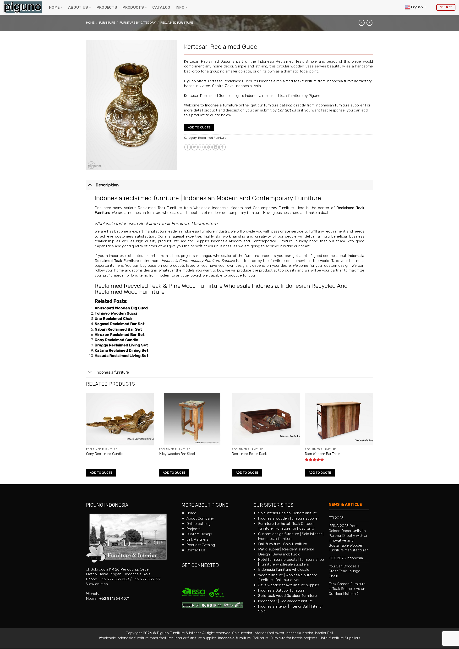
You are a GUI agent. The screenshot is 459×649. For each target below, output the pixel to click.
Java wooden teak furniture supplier (288, 585)
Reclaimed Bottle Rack (249, 454)
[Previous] (86, 438)
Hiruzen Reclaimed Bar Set (120, 334)
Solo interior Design (274, 513)
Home (54, 7)
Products (133, 7)
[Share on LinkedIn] (215, 147)
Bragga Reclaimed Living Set (121, 345)
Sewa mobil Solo (286, 554)
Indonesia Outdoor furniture (281, 590)
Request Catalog (200, 545)
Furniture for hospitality (295, 528)
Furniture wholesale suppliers (284, 564)
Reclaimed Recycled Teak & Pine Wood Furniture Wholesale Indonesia (186, 285)
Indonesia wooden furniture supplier (288, 518)
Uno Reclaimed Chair (114, 318)
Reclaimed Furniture (176, 22)
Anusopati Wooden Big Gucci (121, 308)
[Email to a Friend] (201, 147)
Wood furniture (270, 575)
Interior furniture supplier (195, 638)
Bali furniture (269, 544)
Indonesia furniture (221, 105)
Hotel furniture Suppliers (339, 638)
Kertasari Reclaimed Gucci (207, 61)
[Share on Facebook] (187, 147)
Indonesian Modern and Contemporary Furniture (252, 198)
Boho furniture (305, 513)
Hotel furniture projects (277, 559)
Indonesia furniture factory (349, 81)
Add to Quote (199, 127)
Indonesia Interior (272, 606)
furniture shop (312, 559)
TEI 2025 (336, 518)
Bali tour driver (287, 579)
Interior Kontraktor (269, 633)
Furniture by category (138, 22)
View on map (97, 584)
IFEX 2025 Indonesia (346, 558)
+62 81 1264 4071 (114, 598)
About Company (200, 518)
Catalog (161, 7)
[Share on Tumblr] (222, 147)
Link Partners (197, 539)
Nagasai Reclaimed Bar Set (120, 324)
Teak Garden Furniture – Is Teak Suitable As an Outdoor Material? (349, 589)
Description (107, 185)
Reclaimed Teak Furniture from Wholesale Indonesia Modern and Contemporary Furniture (216, 207)
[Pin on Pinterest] (208, 147)
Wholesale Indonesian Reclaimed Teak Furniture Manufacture (156, 223)
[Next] (372, 438)
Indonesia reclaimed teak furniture (288, 81)
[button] (91, 165)
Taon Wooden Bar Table (322, 454)
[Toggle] (90, 184)
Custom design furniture (278, 534)
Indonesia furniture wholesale (283, 569)
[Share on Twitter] (194, 147)
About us (78, 7)
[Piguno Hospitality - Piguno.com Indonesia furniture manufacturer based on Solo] (23, 7)
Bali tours (260, 638)
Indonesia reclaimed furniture (137, 198)
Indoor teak (267, 601)
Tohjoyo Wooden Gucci (116, 313)
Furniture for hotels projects (293, 638)
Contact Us (196, 550)
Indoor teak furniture (275, 538)
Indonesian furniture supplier (339, 105)
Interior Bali (299, 606)
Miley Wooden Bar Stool (177, 454)
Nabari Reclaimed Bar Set (118, 329)
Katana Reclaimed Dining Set (121, 350)
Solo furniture (295, 544)
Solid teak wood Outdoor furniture (287, 595)
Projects (107, 7)
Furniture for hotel (274, 523)
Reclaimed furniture (296, 601)
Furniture (107, 22)
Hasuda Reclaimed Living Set (121, 355)
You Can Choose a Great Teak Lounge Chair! (344, 571)
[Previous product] (369, 23)
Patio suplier (268, 549)
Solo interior (312, 534)
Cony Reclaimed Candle (116, 340)
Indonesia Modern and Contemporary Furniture (252, 241)
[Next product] (362, 23)
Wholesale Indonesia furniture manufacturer (136, 638)
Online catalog (198, 523)
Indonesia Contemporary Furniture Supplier (198, 260)
